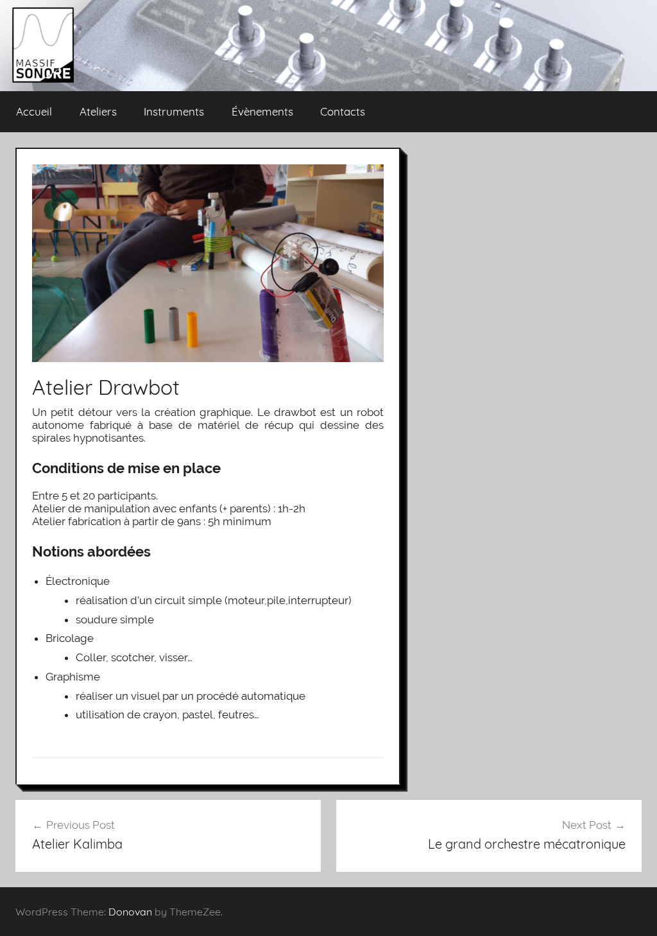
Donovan (130, 911)
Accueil (34, 111)
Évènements (262, 111)
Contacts (342, 111)
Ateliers (98, 111)
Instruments (174, 111)
